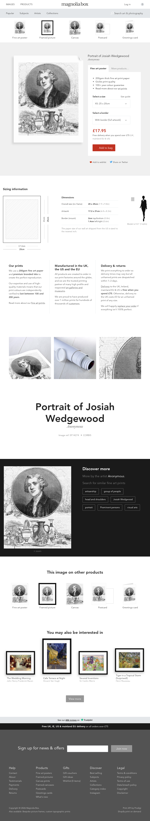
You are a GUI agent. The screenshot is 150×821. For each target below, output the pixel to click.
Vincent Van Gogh (51, 681)
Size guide (125, 96)
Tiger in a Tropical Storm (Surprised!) (128, 677)
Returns (13, 792)
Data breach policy (127, 784)
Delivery (105, 286)
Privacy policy (124, 777)
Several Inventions (89, 678)
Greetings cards (44, 792)
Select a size (111, 96)
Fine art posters (44, 773)
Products (26, 4)
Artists (37, 13)
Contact (13, 773)
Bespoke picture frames (34, 811)
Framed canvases (45, 784)
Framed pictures (44, 777)
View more (75, 698)
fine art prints (38, 303)
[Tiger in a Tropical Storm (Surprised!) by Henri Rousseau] (129, 660)
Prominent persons (110, 507)
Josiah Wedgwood (123, 499)
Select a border (100, 112)
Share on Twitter (120, 162)
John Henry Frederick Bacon (20, 681)
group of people (112, 491)
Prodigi (137, 808)
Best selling (96, 773)
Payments (14, 784)
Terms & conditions (127, 773)
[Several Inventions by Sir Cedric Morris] (93, 663)
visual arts (132, 507)
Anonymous (93, 59)
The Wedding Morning (19, 678)
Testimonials (15, 781)
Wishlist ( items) (71, 781)
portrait (89, 507)
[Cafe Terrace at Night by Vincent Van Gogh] (56, 657)
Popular (10, 13)
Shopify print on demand (129, 811)
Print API (127, 808)
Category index (98, 788)
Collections (52, 13)
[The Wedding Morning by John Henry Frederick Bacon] (20, 663)
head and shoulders (95, 499)
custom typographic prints (58, 811)
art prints (122, 88)
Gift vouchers (70, 773)
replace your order (127, 306)
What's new (42, 796)
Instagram (95, 792)
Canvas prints (43, 781)
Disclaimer (122, 792)
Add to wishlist (99, 162)
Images (10, 4)
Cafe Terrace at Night (54, 678)
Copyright (122, 788)
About (12, 777)
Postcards (41, 788)
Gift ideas (68, 777)
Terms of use (123, 781)
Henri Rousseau (123, 681)
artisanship (90, 491)
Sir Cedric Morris (87, 681)
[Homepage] (75, 5)
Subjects (24, 13)
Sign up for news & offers (41, 748)
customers (74, 303)
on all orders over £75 (75, 726)
